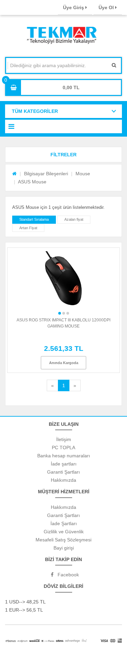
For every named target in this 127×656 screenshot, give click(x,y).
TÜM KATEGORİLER (35, 111)
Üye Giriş (74, 7)
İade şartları (64, 463)
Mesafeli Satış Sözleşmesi (63, 539)
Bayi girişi (64, 548)
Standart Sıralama (34, 219)
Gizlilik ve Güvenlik (64, 531)
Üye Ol (107, 7)
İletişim (63, 439)
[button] (63, 154)
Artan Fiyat (28, 228)
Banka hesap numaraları (63, 455)
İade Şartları (63, 523)
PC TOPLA (63, 447)
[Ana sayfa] (14, 173)
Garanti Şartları (63, 472)
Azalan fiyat (73, 219)
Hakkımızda (63, 480)
